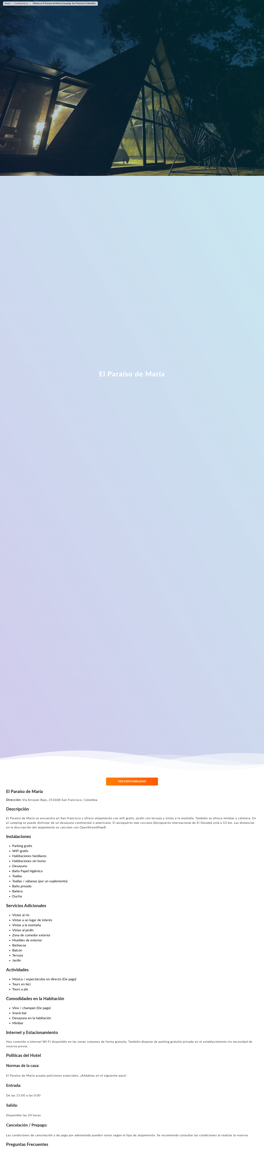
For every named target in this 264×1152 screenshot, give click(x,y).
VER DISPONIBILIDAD (132, 781)
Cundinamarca (21, 3)
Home (7, 3)
